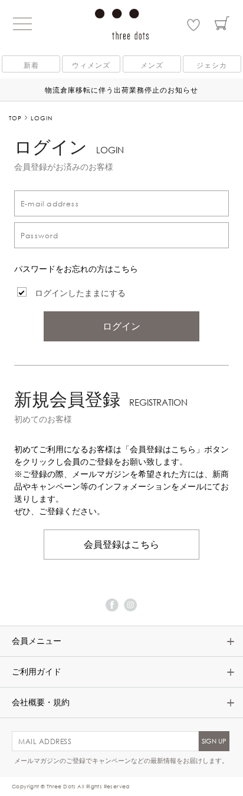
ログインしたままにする (80, 293)
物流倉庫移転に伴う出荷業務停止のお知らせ (121, 89)
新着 (31, 65)
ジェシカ (211, 65)
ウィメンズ (91, 65)
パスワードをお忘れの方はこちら (76, 269)
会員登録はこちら (121, 544)
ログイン (121, 326)
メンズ (151, 65)
